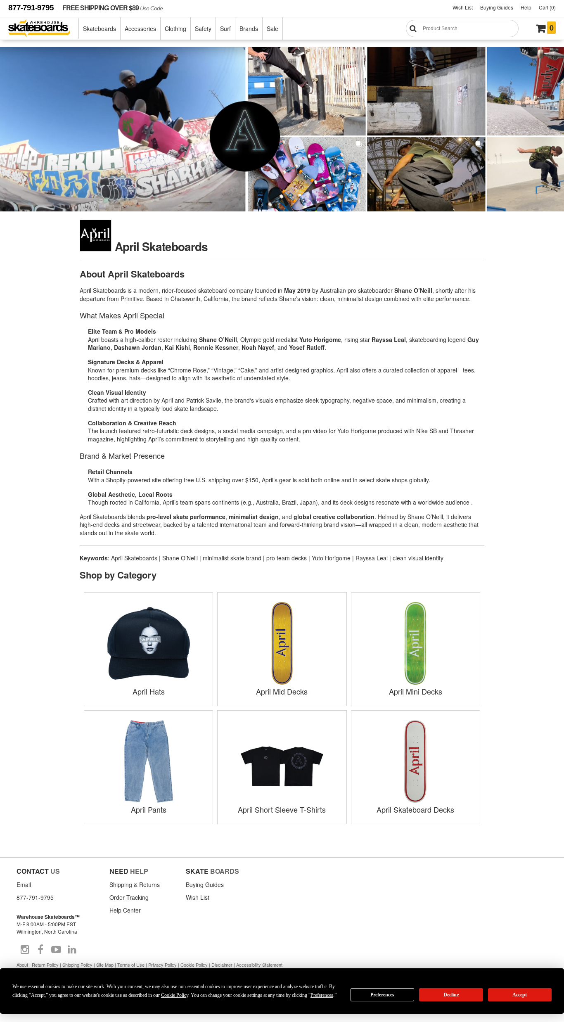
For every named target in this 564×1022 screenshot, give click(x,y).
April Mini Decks (415, 691)
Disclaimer (221, 964)
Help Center (125, 910)
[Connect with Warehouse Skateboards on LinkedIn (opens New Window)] (72, 950)
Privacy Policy (162, 964)
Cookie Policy (194, 964)
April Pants (148, 809)
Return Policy (45, 964)
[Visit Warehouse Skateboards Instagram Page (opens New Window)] (25, 950)
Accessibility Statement (259, 964)
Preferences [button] (321, 995)
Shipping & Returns (134, 884)
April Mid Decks (282, 691)
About (22, 964)
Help (526, 7)
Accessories (140, 28)
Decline (451, 995)
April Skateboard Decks (415, 809)
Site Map (105, 964)
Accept (519, 995)
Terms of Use (131, 964)
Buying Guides (496, 7)
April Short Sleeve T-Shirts (282, 809)
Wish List (463, 7)
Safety (203, 28)
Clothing (175, 28)
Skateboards (99, 28)
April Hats (149, 691)
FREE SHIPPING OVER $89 (112, 7)
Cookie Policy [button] (174, 995)
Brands (248, 28)
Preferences (382, 995)
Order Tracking (129, 897)
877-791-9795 (31, 7)
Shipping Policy (77, 964)
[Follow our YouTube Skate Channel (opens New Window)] (56, 950)
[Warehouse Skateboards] (43, 28)
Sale (272, 28)
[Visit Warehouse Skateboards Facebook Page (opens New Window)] (40, 950)
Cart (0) (547, 7)
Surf (225, 28)
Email (24, 884)
